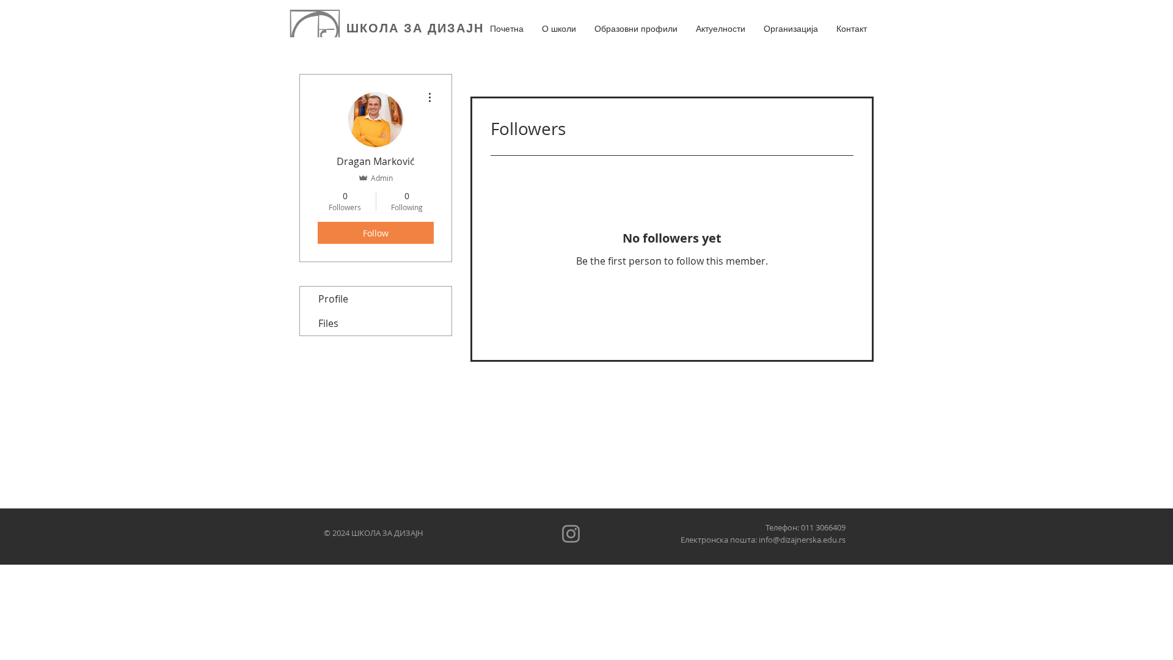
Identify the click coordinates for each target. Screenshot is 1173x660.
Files (328, 323)
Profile (333, 299)
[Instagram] (571, 534)
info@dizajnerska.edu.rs (802, 539)
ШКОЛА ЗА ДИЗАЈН (415, 28)
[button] (559, 28)
